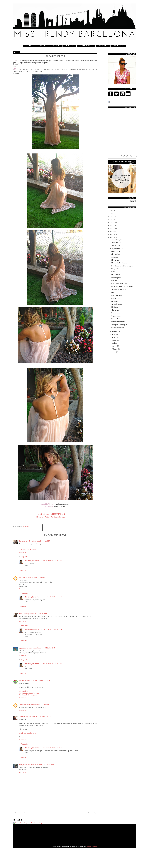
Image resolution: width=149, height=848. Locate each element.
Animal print (115, 301)
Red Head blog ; (24, 691)
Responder (22, 552)
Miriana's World (92, 847)
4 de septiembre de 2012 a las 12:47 (50, 597)
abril (113, 343)
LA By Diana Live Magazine (27, 550)
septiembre (116, 249)
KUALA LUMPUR (86, 46)
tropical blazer (116, 316)
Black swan (115, 260)
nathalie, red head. (25, 680)
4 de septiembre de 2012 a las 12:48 (50, 664)
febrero (115, 349)
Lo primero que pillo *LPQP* (28, 733)
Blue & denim (115, 275)
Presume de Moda (24, 704)
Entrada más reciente (20, 813)
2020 (112, 214)
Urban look (115, 257)
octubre (115, 246)
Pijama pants (115, 313)
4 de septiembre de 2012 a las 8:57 (39, 541)
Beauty (56, 46)
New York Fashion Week (119, 283)
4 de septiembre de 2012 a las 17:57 (40, 716)
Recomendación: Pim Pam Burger (122, 286)
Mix (112, 292)
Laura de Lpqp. (23, 716)
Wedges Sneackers (117, 269)
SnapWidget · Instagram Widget (129, 155)
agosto (114, 331)
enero (114, 352)
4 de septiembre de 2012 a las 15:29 (42, 704)
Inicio (57, 813)
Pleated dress (115, 319)
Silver (113, 272)
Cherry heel (115, 310)
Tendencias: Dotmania (118, 289)
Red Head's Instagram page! (28, 695)
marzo (114, 346)
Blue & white (115, 254)
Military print (115, 251)
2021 (112, 211)
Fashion (42, 46)
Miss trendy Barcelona (32, 560)
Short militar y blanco (118, 322)
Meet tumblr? (115, 307)
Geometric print (116, 295)
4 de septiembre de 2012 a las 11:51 (35, 613)
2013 (112, 234)
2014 (112, 231)
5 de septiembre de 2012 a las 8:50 (50, 748)
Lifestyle (103, 46)
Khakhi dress (115, 298)
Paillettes (114, 280)
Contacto (118, 46)
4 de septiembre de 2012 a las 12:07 (43, 648)
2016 (112, 225)
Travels (69, 46)
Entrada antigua (91, 813)
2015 (112, 228)
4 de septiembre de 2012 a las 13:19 (42, 680)
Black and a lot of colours (119, 263)
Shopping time (116, 278)
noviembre (116, 243)
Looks (28, 46)
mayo (114, 340)
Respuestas (24, 557)
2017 (112, 222)
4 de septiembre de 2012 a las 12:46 (50, 560)
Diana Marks (23, 541)
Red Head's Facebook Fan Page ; (29, 693)
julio (113, 334)
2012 (112, 237)
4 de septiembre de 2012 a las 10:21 (34, 577)
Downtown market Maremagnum (122, 266)
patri (20, 577)
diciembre (115, 240)
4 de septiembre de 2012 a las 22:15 (42, 764)
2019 (112, 217)
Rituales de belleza (117, 328)
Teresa (21, 613)
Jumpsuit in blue (116, 304)
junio (114, 337)
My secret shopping (25, 648)
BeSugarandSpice (24, 764)
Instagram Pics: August (119, 325)
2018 (112, 220)
